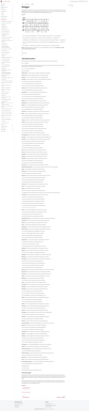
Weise (52, 47)
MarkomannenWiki (7, 1)
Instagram (16, 406)
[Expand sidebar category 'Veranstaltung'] (12, 128)
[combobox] (83, 1)
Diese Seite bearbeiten (27, 392)
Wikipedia (16, 405)
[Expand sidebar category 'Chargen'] (12, 13)
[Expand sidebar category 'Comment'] (12, 14)
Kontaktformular (48, 403)
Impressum (47, 408)
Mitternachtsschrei (26, 388)
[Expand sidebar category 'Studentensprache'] (12, 126)
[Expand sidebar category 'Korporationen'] (12, 18)
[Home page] (22, 4)
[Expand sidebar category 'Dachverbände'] (12, 11)
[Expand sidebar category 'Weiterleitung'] (12, 131)
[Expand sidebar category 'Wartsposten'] (12, 129)
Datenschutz (52, 408)
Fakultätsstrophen (48, 11)
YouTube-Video (24, 53)
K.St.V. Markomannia (73, 1)
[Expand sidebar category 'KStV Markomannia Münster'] (12, 7)
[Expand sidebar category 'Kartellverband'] (12, 10)
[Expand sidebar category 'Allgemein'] (12, 5)
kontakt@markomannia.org (50, 405)
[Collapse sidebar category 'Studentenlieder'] (12, 19)
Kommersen (31, 11)
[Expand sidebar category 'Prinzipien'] (12, 124)
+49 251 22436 (47, 406)
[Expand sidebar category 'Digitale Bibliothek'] (12, 16)
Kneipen (64, 10)
